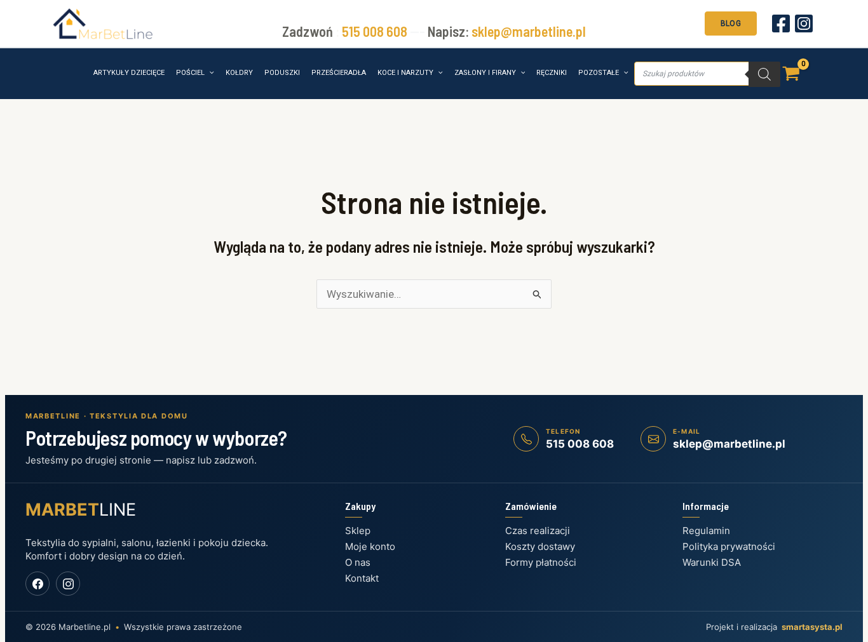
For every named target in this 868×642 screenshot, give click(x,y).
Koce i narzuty (405, 73)
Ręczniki (551, 73)
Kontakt (362, 578)
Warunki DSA (711, 562)
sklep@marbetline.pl (528, 31)
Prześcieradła (338, 73)
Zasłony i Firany (485, 73)
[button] (731, 22)
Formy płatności (540, 562)
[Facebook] (781, 23)
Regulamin (706, 531)
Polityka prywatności (728, 546)
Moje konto (370, 546)
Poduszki (282, 73)
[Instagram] (803, 23)
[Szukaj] (764, 74)
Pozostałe (598, 73)
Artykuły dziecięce (129, 73)
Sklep (357, 531)
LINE (80, 509)
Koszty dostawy (540, 546)
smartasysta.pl (812, 627)
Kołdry (239, 73)
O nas (357, 562)
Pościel (190, 73)
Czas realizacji (537, 531)
